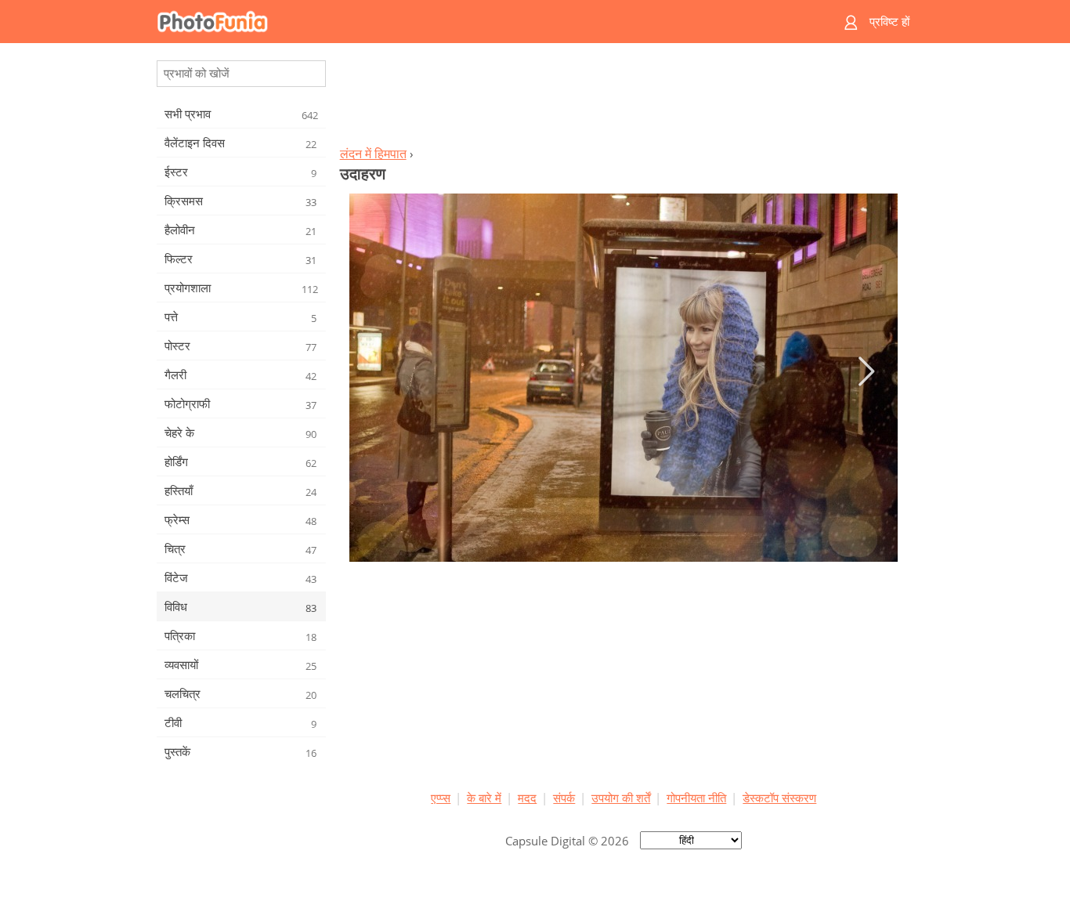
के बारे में (484, 797)
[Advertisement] (623, 98)
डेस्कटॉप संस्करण (779, 797)
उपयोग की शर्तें (620, 797)
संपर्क (564, 797)
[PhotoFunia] (475, 21)
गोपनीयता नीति (696, 797)
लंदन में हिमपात (373, 153)
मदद (527, 797)
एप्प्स (440, 797)
